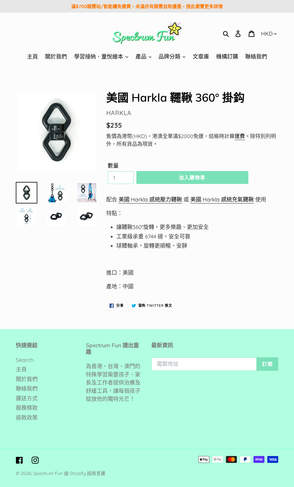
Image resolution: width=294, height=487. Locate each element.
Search (25, 359)
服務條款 (27, 407)
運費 (240, 136)
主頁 (21, 369)
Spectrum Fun (48, 473)
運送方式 (27, 398)
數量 (113, 165)
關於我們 (27, 379)
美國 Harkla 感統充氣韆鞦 (222, 199)
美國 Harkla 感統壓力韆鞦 (150, 199)
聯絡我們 (27, 388)
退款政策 (27, 417)
